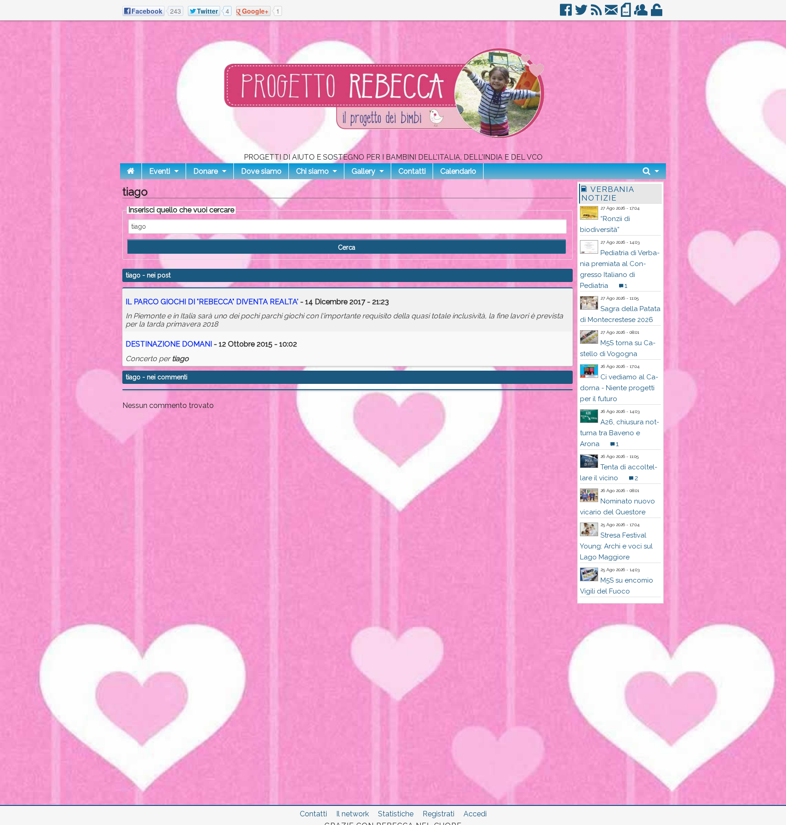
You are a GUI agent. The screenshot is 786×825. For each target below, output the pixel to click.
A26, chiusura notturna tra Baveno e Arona (619, 433)
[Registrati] (641, 13)
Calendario (458, 171)
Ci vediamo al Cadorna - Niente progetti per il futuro (619, 388)
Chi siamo (312, 171)
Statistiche (395, 814)
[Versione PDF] (626, 13)
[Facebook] (566, 13)
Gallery (363, 171)
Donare (205, 171)
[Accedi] (657, 13)
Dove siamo (261, 171)
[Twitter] (582, 13)
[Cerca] (651, 171)
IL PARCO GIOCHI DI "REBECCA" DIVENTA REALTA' (212, 301)
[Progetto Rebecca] (393, 150)
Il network (352, 814)
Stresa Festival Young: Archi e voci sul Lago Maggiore (616, 546)
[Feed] (597, 13)
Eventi (159, 171)
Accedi (475, 814)
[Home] (130, 171)
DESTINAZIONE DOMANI (169, 344)
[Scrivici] (612, 13)
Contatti (412, 171)
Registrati (438, 814)
